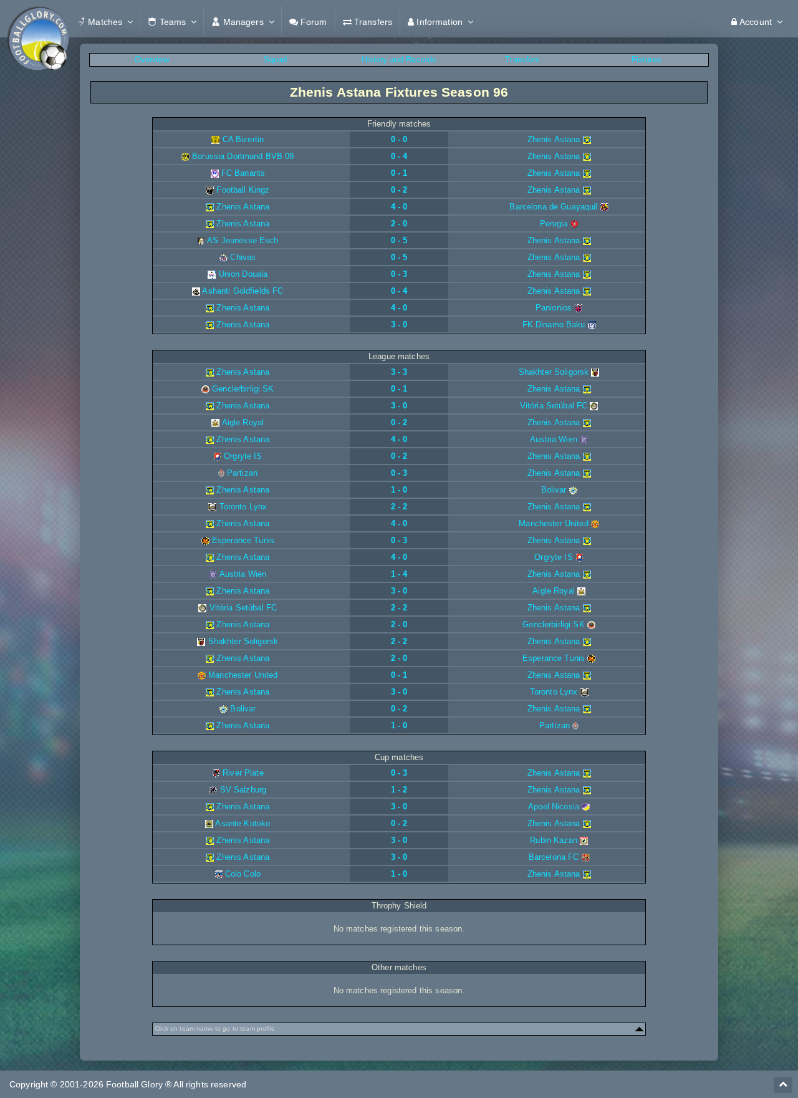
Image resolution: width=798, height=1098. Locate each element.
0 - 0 (399, 139)
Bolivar (554, 489)
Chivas (243, 257)
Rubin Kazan (553, 840)
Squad (275, 59)
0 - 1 (399, 173)
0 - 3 (399, 274)
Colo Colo (243, 874)
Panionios (554, 307)
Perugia (554, 223)
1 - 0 (399, 489)
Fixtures (646, 59)
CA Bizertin (243, 139)
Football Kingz (242, 190)
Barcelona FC (554, 857)
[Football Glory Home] (38, 21)
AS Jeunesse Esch (242, 240)
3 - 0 (399, 324)
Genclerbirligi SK (243, 388)
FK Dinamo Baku (553, 324)
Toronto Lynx (243, 506)
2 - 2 (399, 506)
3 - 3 (399, 372)
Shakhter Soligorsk (554, 372)
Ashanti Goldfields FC (242, 291)
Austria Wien (553, 439)
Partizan (242, 473)
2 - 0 (399, 223)
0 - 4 (399, 156)
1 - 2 (399, 789)
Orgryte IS (243, 456)
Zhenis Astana (553, 139)
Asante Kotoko (242, 823)
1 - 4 (399, 574)
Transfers (522, 59)
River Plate (243, 773)
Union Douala (243, 274)
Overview (152, 59)
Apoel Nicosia (553, 806)
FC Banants (243, 173)
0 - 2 (399, 190)
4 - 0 (399, 206)
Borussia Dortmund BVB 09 (243, 156)
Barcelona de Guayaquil (553, 206)
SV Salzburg (243, 789)
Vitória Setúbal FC (554, 405)
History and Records (399, 59)
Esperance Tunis (243, 540)
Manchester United (553, 523)
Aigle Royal (243, 422)
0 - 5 (399, 240)
